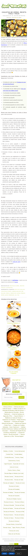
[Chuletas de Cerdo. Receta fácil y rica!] (14, 28)
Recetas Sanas (7, 527)
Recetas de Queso (8, 514)
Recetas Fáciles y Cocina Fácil (14, 524)
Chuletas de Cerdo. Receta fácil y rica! (14, 13)
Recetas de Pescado (19, 508)
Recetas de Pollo (20, 511)
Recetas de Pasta (19, 505)
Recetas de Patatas (8, 508)
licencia (16, 282)
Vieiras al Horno (7, 406)
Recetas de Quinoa (19, 514)
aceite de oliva (18, 289)
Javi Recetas (15, 280)
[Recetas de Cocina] (14, 9)
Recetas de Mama (19, 502)
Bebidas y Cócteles (8, 451)
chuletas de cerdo (6, 291)
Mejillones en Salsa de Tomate (13, 418)
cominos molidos (16, 291)
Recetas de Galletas (8, 492)
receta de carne (16, 261)
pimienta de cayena (15, 293)
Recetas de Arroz (19, 476)
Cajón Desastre (8, 463)
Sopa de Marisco (18, 416)
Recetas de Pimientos (9, 511)
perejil (8, 293)
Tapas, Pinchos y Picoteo (18, 527)
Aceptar (4, 553)
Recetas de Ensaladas (14, 489)
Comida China (9, 454)
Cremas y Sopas (19, 457)
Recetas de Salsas (9, 518)
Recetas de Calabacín (8, 483)
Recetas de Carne (16, 17)
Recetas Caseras (9, 476)
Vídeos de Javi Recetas (14, 533)
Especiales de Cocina (18, 463)
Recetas (9, 17)
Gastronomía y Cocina (14, 460)
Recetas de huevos (9, 502)
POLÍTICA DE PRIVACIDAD (9, 540)
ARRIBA (12, 544)
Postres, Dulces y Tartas (14, 470)
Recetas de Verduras (14, 521)
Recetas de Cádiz (18, 479)
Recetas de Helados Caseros (14, 499)
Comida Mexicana (9, 457)
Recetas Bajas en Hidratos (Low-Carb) (14, 473)
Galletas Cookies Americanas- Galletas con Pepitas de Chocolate (14, 428)
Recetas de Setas (19, 518)
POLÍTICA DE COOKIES (19, 540)
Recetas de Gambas (20, 492)
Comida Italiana (18, 454)
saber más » (16, 391)
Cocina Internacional (19, 451)
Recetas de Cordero (14, 486)
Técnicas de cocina (14, 530)
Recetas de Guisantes (14, 495)
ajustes (13, 550)
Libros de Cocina (14, 467)
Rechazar (11, 553)
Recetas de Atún (9, 479)
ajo (24, 289)
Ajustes (18, 553)
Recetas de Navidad (9, 505)
